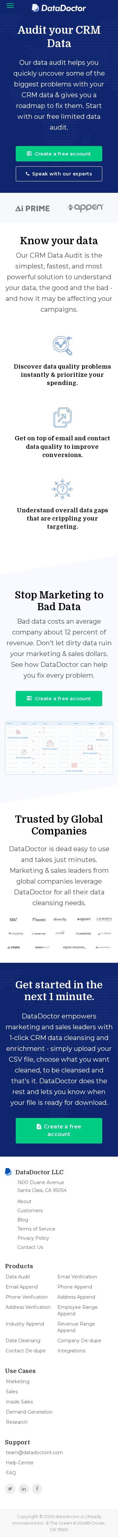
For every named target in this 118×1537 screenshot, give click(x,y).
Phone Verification (27, 1297)
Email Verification (77, 1277)
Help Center (20, 1463)
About (24, 1201)
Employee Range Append (77, 1310)
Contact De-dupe (26, 1351)
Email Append (22, 1287)
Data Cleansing (23, 1341)
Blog (22, 1220)
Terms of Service (36, 1229)
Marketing (18, 1381)
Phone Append (74, 1287)
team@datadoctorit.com (34, 1452)
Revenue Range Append (76, 1327)
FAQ (11, 1473)
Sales (12, 1392)
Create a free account (63, 154)
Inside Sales (19, 1402)
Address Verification (28, 1307)
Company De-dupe (79, 1341)
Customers (30, 1211)
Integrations (71, 1351)
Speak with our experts (62, 174)
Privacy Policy (33, 1238)
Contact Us (30, 1247)
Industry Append (25, 1324)
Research (17, 1422)
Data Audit (18, 1277)
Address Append (76, 1297)
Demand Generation (29, 1412)
